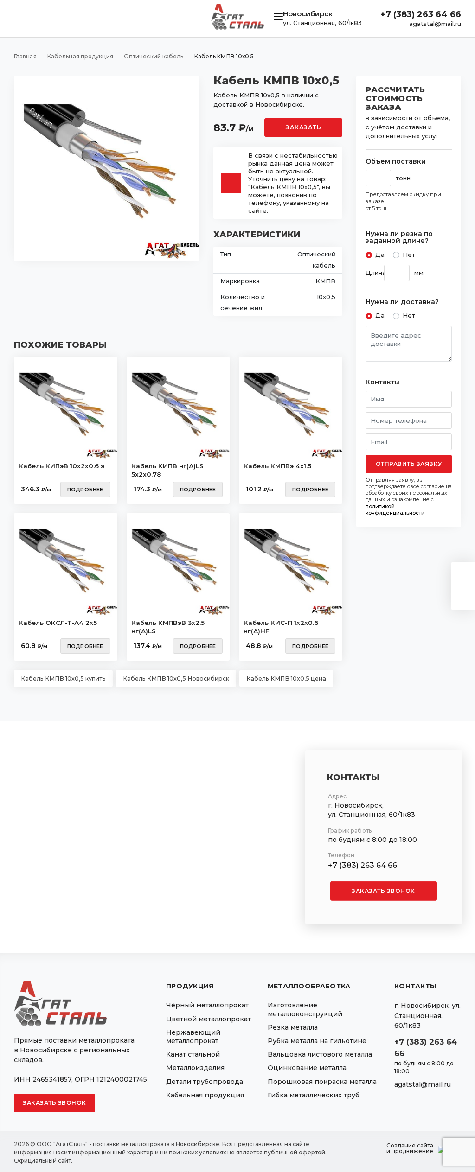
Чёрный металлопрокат (207, 1005)
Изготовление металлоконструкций (305, 1009)
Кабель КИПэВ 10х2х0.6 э (61, 466)
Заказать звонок (383, 890)
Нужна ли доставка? (402, 302)
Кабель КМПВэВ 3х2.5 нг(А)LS (168, 627)
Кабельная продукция (205, 1095)
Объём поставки (396, 161)
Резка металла (293, 1027)
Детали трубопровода (204, 1081)
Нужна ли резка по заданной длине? (399, 237)
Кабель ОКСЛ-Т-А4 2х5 (58, 622)
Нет (409, 254)
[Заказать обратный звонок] (463, 598)
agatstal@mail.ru (435, 23)
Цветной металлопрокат (208, 1019)
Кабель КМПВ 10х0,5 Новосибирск (176, 678)
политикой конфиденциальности (395, 509)
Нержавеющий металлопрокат (193, 1036)
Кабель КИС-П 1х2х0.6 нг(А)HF (281, 627)
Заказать (303, 127)
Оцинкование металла (307, 1068)
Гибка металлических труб (313, 1095)
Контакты (383, 382)
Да (380, 254)
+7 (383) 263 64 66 (420, 14)
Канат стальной (193, 1054)
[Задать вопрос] (463, 574)
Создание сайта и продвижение (409, 1148)
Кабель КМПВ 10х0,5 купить (63, 678)
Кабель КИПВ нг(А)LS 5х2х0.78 (167, 470)
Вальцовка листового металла (320, 1054)
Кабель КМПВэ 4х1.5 (277, 466)
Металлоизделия (195, 1068)
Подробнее (85, 489)
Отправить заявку (409, 463)
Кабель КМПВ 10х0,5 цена (286, 678)
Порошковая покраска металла (322, 1081)
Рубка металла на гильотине (317, 1041)
